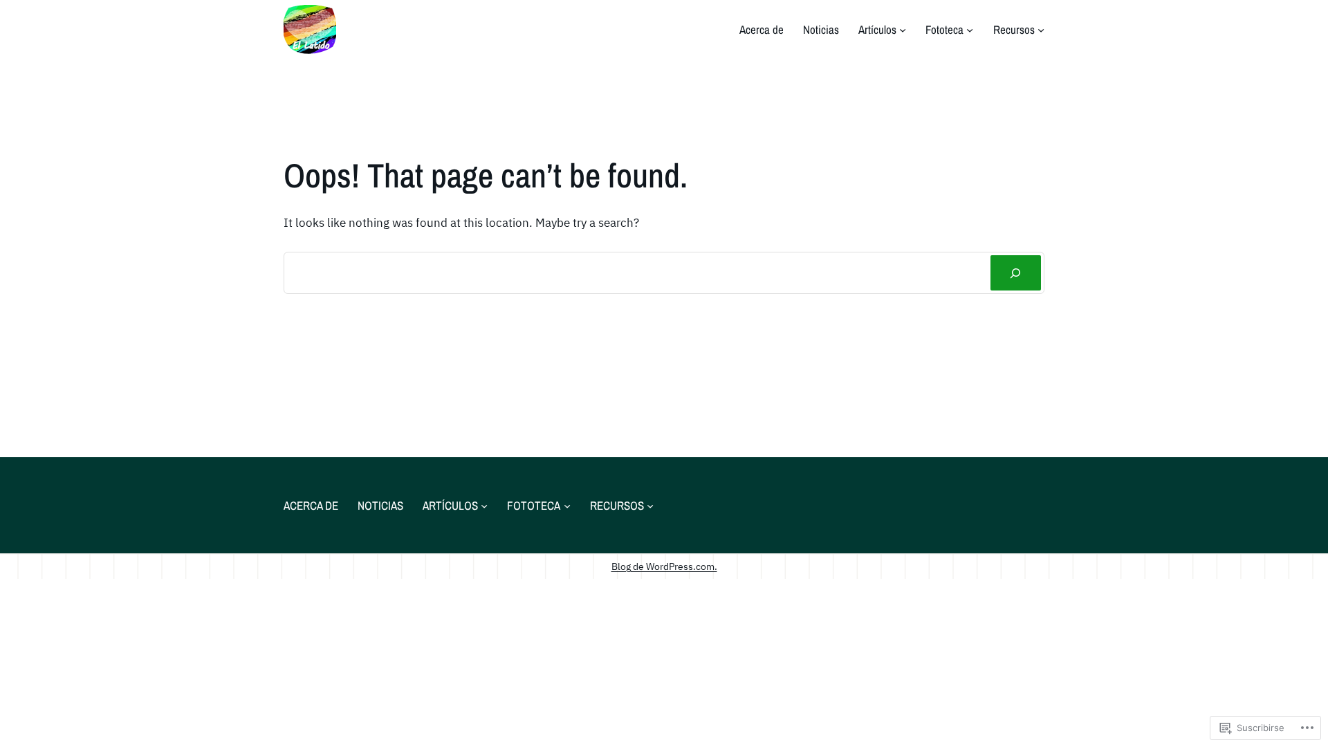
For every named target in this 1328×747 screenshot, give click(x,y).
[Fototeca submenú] (969, 29)
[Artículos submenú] (902, 29)
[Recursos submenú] (1041, 29)
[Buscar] (1015, 272)
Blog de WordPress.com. (664, 566)
